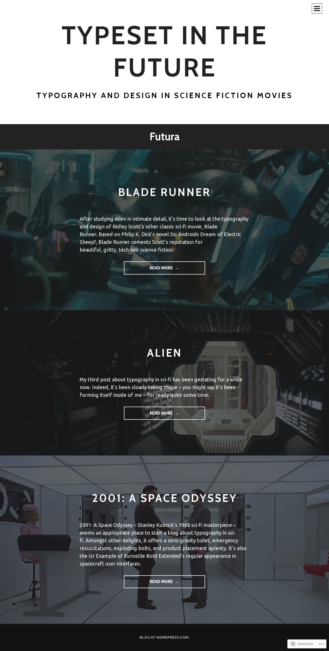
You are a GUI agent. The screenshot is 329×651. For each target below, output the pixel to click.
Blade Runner (164, 192)
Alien (164, 352)
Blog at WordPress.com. (164, 637)
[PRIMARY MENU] (317, 8)
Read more (149, 270)
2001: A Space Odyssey (164, 497)
